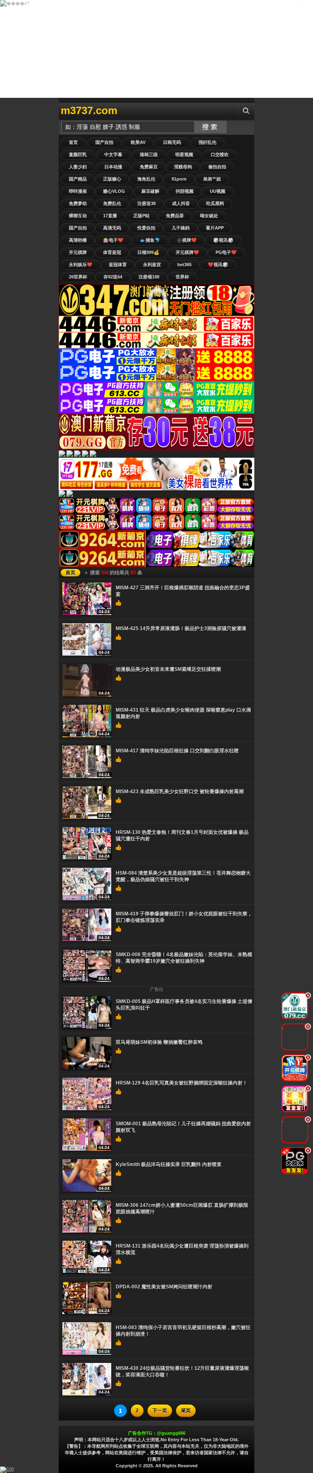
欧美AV (138, 142)
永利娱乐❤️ (81, 264)
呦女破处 (209, 215)
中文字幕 (113, 154)
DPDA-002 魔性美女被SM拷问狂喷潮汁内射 (164, 1287)
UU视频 (217, 191)
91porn (179, 178)
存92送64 (113, 276)
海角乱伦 (146, 178)
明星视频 (184, 154)
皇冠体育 (118, 264)
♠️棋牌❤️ (186, 240)
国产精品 (78, 178)
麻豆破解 (150, 191)
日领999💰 (148, 252)
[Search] (246, 111)
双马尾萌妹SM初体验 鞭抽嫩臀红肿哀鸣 (159, 1042)
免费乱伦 (112, 203)
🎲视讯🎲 (223, 240)
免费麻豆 (149, 166)
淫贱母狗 (183, 166)
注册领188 (149, 276)
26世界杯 (78, 276)
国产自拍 (104, 142)
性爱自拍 (146, 227)
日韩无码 (172, 142)
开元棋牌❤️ (187, 252)
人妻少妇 (78, 166)
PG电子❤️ (226, 252)
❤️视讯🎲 (218, 264)
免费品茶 (175, 215)
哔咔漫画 (78, 191)
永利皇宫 (152, 264)
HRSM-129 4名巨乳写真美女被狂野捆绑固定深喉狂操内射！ (181, 1083)
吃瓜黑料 (215, 203)
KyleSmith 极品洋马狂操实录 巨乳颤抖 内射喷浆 (169, 1164)
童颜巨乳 (78, 154)
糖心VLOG (114, 191)
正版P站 (141, 215)
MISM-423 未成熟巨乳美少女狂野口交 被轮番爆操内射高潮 (180, 791)
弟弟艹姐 (212, 178)
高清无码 (112, 227)
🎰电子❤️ (113, 240)
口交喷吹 (220, 154)
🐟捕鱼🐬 (150, 240)
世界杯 (182, 276)
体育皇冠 (112, 252)
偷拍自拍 (217, 166)
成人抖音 (181, 203)
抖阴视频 (185, 191)
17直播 (110, 215)
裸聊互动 (78, 215)
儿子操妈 (181, 227)
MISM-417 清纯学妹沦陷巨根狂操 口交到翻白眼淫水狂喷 (177, 751)
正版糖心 (112, 178)
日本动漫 (113, 166)
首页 (73, 142)
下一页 (159, 1410)
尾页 (186, 1410)
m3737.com (89, 110)
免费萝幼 (78, 203)
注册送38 (146, 203)
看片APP (215, 227)
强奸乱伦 (207, 142)
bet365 (184, 264)
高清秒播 (78, 240)
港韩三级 (149, 154)
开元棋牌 (78, 252)
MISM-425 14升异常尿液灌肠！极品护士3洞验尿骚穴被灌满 (181, 628)
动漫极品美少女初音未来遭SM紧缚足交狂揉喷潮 (168, 669)
